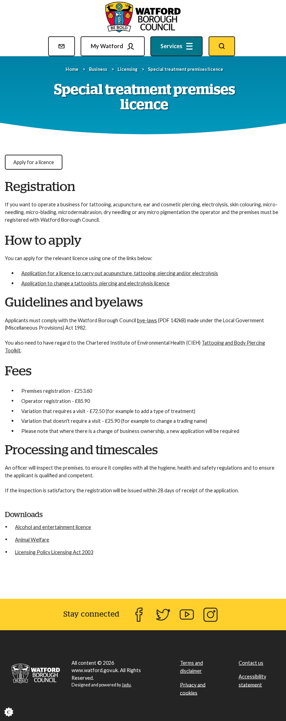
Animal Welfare (32, 540)
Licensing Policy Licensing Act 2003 (54, 552)
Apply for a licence (33, 162)
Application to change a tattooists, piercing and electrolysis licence (95, 283)
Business (98, 69)
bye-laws (147, 320)
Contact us (251, 663)
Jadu (126, 684)
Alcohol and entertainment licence (53, 527)
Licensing (127, 69)
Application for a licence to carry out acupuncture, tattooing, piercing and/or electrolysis (119, 273)
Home (72, 69)
